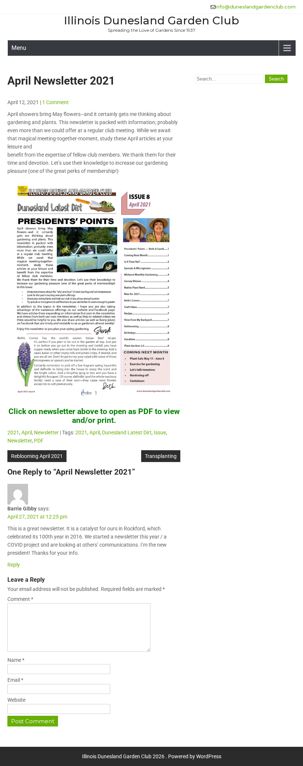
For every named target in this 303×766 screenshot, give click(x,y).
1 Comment (55, 102)
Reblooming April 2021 (37, 456)
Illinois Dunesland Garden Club (151, 20)
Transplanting (161, 456)
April (26, 432)
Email (15, 680)
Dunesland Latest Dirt (127, 432)
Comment (20, 599)
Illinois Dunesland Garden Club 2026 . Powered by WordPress (151, 756)
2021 (13, 432)
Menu (18, 47)
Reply (13, 565)
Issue (160, 432)
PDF (39, 441)
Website (16, 700)
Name (15, 660)
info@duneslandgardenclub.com (255, 7)
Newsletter (46, 432)
